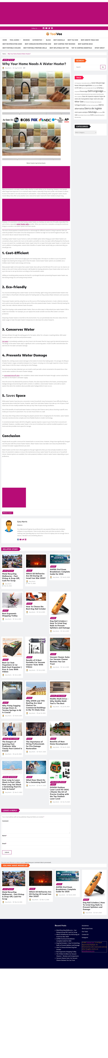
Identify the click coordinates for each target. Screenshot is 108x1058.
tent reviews (99, 112)
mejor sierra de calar (96, 99)
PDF (84, 102)
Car (103, 88)
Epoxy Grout (100, 48)
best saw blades (96, 85)
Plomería (87, 102)
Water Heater (8, 513)
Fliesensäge (83, 91)
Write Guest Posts (87, 928)
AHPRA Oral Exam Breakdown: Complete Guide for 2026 (60, 571)
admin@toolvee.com (88, 951)
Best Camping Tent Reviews (64, 44)
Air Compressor (78, 83)
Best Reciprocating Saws (12, 44)
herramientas (77, 94)
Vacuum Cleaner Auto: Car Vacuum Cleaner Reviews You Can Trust (60, 660)
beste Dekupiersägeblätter (83, 85)
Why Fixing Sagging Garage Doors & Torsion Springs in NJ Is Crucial (11, 708)
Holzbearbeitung (84, 94)
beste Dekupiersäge (98, 83)
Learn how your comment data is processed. (38, 862)
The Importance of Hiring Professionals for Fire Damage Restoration (35, 745)
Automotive (37, 40)
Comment (5, 821)
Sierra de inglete (93, 108)
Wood (103, 115)
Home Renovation (100, 94)
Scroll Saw (88, 105)
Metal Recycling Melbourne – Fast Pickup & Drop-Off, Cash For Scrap (11, 577)
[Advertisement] (54, 13)
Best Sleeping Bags (85, 44)
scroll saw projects (94, 105)
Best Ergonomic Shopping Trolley (10, 614)
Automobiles (84, 83)
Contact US (85, 934)
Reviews (26, 40)
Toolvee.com (90, 942)
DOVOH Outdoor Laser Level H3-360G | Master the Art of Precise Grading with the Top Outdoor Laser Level (59, 793)
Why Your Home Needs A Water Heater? (19, 54)
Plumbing (92, 102)
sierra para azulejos (81, 112)
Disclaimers (85, 926)
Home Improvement (92, 94)
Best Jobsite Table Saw (90, 40)
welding (95, 115)
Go (103, 67)
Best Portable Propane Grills (35, 48)
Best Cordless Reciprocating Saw (38, 44)
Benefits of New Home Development (59, 742)
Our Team (85, 931)
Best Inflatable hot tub (59, 48)
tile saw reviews (87, 115)
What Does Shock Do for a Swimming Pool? (36, 781)
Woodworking (78, 117)
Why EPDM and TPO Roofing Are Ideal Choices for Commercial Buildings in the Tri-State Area (36, 705)
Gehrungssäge (95, 91)
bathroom (89, 83)
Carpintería (77, 91)
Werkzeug (100, 115)
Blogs (48, 40)
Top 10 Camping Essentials (81, 48)
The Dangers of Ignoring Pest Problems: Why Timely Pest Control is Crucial (12, 746)
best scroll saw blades (86, 88)
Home (5, 40)
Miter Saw (79, 101)
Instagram (85, 937)
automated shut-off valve (11, 375)
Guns (104, 91)
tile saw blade (80, 115)
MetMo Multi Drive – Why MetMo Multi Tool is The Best (59, 701)
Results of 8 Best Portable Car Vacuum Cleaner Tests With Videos (35, 663)
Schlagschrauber (80, 105)
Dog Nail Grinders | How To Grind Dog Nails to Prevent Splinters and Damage (60, 624)
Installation (79, 96)
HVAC (76, 96)
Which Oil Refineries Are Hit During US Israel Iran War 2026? (36, 575)
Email (4, 843)
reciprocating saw (97, 102)
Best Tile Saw (73, 40)
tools (92, 115)
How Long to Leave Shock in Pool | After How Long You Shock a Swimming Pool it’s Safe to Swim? (11, 784)
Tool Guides (14, 40)
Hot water (5, 341)
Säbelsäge (92, 112)
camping (99, 88)
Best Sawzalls (59, 40)
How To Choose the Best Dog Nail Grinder (36, 607)
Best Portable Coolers (12, 48)
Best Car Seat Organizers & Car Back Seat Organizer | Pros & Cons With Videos (12, 667)
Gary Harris (8, 68)
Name (4, 835)
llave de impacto (87, 96)
